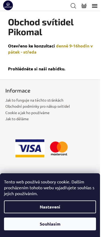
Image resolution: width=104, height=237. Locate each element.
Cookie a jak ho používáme (27, 112)
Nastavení (50, 207)
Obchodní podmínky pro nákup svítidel (37, 106)
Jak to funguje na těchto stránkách (34, 100)
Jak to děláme (17, 118)
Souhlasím (50, 224)
